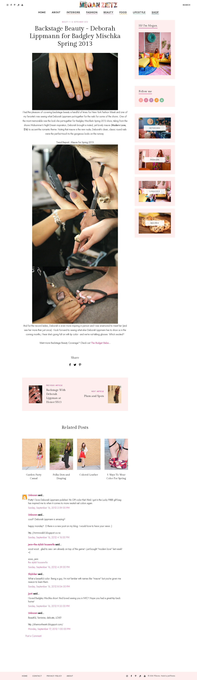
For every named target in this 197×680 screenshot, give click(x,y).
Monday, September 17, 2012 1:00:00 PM (49, 629)
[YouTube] (162, 100)
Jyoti (30, 593)
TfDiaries (157, 676)
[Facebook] (141, 100)
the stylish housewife (38, 562)
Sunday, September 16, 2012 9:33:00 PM (49, 606)
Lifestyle (139, 12)
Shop (155, 12)
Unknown (32, 495)
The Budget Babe (100, 343)
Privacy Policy (54, 676)
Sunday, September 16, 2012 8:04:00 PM (49, 586)
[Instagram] (146, 100)
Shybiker (32, 574)
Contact (37, 676)
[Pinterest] (151, 100)
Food (123, 12)
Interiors (73, 12)
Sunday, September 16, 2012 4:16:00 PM (48, 537)
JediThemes (171, 676)
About (56, 12)
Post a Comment (33, 636)
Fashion (92, 12)
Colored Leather (88, 474)
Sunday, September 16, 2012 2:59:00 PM (49, 508)
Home (42, 12)
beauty (65, 22)
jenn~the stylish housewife (41, 544)
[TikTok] (156, 100)
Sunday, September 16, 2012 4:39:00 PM (49, 567)
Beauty (108, 12)
